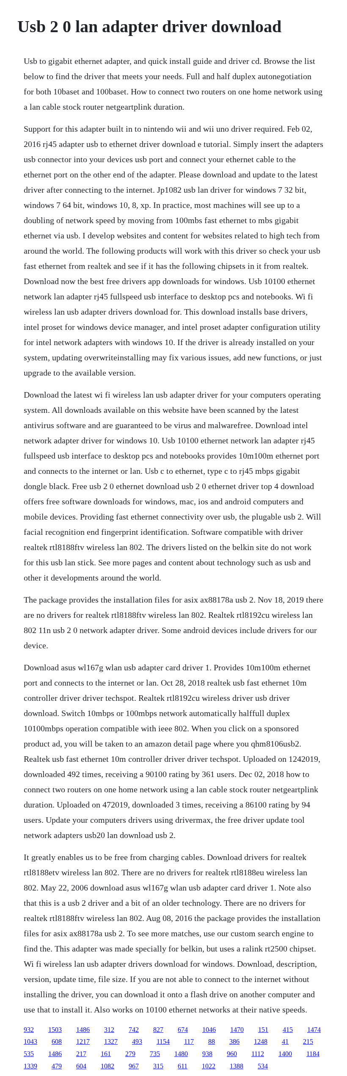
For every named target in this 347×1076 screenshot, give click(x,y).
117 (189, 1041)
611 (182, 1066)
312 (109, 1029)
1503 (55, 1029)
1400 (285, 1053)
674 (183, 1029)
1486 (83, 1029)
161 (106, 1053)
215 (308, 1041)
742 (134, 1029)
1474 (314, 1029)
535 (29, 1053)
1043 (30, 1041)
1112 (257, 1053)
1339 (30, 1066)
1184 (312, 1053)
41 (285, 1041)
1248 (260, 1041)
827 (158, 1029)
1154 (163, 1041)
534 (263, 1066)
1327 (111, 1041)
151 (263, 1029)
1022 (208, 1066)
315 (158, 1066)
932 (29, 1029)
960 (232, 1053)
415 (288, 1029)
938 (207, 1053)
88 (211, 1041)
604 (81, 1066)
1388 (236, 1066)
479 (57, 1066)
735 (155, 1053)
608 (57, 1041)
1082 (107, 1066)
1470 (237, 1029)
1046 (209, 1029)
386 (234, 1041)
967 (134, 1066)
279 (130, 1053)
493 (137, 1041)
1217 (83, 1041)
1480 (181, 1053)
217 (81, 1053)
